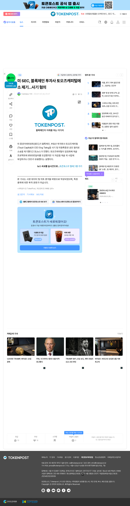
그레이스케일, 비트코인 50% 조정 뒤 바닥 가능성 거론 (110, 106)
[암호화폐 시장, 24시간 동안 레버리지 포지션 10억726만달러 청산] (96, 117)
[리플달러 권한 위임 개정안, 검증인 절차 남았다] (96, 127)
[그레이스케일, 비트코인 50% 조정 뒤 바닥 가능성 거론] (96, 107)
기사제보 (30, 194)
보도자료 (40, 194)
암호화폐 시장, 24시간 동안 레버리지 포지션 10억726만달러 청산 (110, 116)
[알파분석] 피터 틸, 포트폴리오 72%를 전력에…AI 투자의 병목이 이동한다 (109, 149)
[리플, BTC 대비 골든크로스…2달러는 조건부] (96, 86)
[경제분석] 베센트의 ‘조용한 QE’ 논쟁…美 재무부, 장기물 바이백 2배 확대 (109, 169)
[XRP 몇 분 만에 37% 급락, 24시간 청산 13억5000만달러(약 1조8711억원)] (96, 97)
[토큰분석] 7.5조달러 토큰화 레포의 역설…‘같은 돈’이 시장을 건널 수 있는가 (109, 159)
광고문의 (21, 194)
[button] (121, 74)
